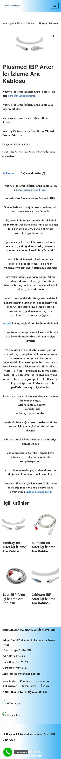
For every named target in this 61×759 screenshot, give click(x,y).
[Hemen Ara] (7, 752)
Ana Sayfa (8, 23)
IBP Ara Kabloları (26, 23)
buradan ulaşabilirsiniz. (21, 95)
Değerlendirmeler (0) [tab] (33, 173)
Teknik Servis (29, 685)
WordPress (34, 751)
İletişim (45, 685)
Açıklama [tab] (8, 173)
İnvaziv (6, 323)
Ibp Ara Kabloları (19, 151)
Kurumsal (25, 681)
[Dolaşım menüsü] (55, 5)
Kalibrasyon (10, 685)
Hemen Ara (13, 715)
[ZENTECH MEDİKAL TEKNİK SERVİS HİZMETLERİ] (12, 5)
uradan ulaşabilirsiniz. (39, 491)
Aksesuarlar (43, 681)
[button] (53, 36)
